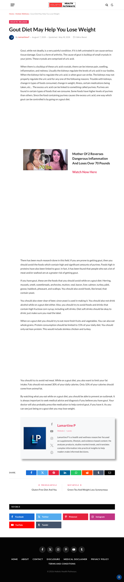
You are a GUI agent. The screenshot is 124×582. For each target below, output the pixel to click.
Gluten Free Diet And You (44, 489)
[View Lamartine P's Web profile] (51, 452)
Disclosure (53, 559)
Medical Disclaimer (75, 559)
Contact (38, 559)
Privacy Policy (100, 559)
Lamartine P (23, 37)
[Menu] (13, 5)
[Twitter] (12, 66)
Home (11, 14)
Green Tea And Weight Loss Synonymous (87, 489)
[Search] (107, 5)
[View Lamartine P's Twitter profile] (51, 445)
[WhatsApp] (12, 98)
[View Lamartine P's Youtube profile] (51, 431)
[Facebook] (12, 58)
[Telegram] (12, 90)
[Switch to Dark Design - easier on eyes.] (111, 5)
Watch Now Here (84, 172)
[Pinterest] (12, 74)
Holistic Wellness (22, 14)
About (25, 559)
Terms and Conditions (62, 564)
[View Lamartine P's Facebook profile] (51, 424)
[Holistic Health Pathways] (62, 5)
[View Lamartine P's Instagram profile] (51, 438)
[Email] (12, 82)
